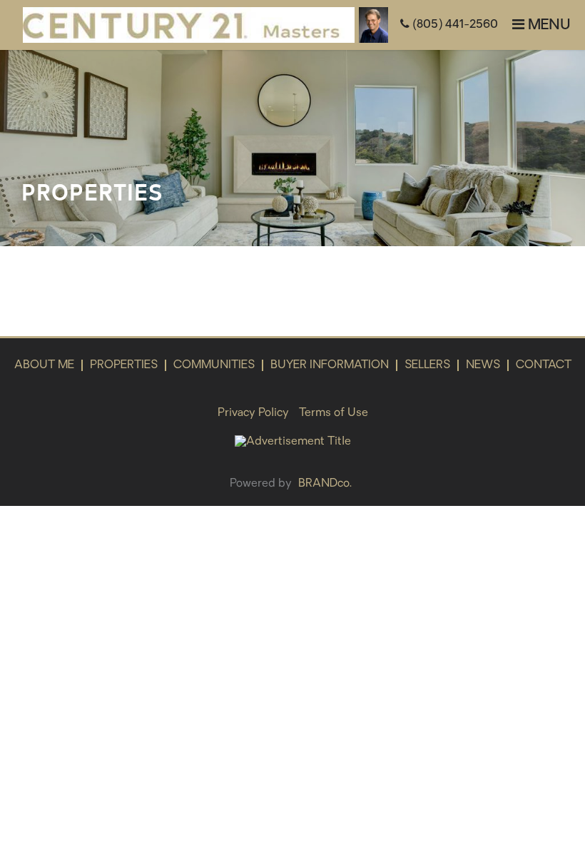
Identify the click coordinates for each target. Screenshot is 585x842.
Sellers (427, 365)
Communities (214, 365)
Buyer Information (329, 365)
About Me (44, 365)
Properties (124, 365)
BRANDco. (325, 484)
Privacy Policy (253, 413)
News (483, 365)
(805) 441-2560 (454, 25)
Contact (543, 365)
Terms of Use (333, 413)
